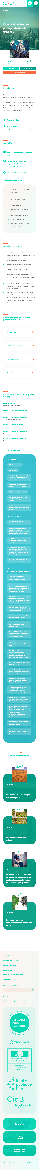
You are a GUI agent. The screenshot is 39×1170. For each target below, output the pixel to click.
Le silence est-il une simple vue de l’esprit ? (18, 796)
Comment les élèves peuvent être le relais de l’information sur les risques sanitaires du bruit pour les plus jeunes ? (18, 878)
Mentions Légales (12, 1162)
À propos (6, 955)
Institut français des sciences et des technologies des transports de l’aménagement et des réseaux (18, 540)
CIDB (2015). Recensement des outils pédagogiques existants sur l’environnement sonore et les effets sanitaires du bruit (19, 599)
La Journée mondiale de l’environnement (16, 431)
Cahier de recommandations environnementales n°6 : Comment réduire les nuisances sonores (18, 578)
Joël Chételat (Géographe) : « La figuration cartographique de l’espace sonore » (19, 499)
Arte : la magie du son (15, 464)
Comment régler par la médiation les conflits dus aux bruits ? (19, 923)
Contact (6, 979)
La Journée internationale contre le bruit (16, 410)
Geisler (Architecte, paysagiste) (17, 491)
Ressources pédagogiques (13, 975)
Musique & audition (10, 960)
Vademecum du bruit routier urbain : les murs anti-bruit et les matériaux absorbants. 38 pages (18, 723)
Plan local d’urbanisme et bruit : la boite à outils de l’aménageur (18, 560)
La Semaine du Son (9, 403)
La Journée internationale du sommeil (15, 417)
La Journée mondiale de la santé (13, 424)
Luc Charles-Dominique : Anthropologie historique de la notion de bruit (19, 507)
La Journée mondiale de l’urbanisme (14, 438)
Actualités (7, 970)
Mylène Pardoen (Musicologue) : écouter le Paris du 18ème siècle (17, 485)
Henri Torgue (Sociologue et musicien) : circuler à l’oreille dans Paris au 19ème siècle (19, 477)
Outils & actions (9, 965)
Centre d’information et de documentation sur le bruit (16, 522)
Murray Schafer (13, 470)
